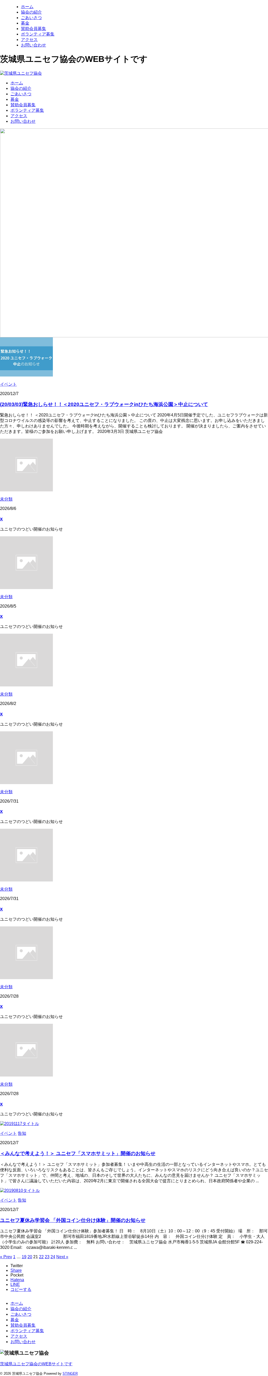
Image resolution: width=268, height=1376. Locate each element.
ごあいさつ (20, 94)
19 (24, 1257)
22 (41, 1257)
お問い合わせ (23, 121)
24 (53, 1257)
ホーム (16, 83)
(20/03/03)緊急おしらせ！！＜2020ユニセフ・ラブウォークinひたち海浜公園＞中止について (104, 404)
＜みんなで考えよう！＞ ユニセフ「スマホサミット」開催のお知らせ (77, 1153)
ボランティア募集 (27, 110)
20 (29, 1257)
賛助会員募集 (23, 105)
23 (47, 1257)
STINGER (70, 1373)
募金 (14, 99)
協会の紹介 (20, 88)
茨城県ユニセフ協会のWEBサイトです (36, 1364)
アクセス (18, 116)
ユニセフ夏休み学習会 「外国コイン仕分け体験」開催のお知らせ (73, 1220)
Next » (62, 1257)
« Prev (6, 1257)
